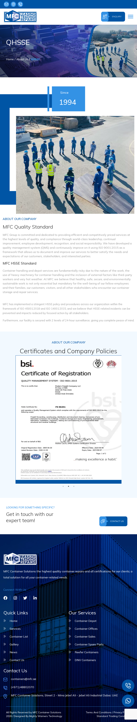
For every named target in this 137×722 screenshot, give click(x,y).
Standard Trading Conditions (114, 716)
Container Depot (86, 621)
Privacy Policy (122, 712)
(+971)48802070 (21, 4)
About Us (22, 59)
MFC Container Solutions (47, 712)
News (13, 652)
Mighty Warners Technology (45, 716)
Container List (19, 636)
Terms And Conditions (98, 712)
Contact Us (17, 660)
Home (10, 59)
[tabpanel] (69, 417)
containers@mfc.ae (7, 4)
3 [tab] (74, 486)
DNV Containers (85, 660)
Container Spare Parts (89, 644)
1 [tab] (63, 486)
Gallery (14, 644)
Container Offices (86, 628)
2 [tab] (68, 486)
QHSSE (35, 59)
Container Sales (85, 636)
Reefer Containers (86, 652)
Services (15, 628)
